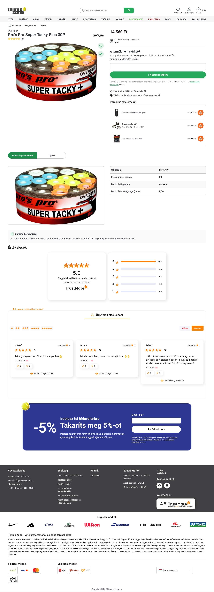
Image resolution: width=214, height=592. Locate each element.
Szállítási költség (65, 480)
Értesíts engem (160, 74)
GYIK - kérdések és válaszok (70, 475)
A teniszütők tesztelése (68, 495)
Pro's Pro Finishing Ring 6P (134, 112)
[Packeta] (74, 570)
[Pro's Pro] (98, 35)
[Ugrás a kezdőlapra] (17, 10)
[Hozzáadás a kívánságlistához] (101, 46)
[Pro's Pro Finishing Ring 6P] (116, 112)
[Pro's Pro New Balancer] (116, 138)
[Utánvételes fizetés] (13, 579)
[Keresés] (129, 10)
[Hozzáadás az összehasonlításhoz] (101, 54)
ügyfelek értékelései (77, 278)
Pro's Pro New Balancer (132, 138)
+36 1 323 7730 (25, 2)
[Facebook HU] (159, 486)
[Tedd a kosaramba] (201, 113)
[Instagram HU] (167, 486)
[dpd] (62, 570)
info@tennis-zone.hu (23, 480)
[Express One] (85, 570)
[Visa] (24, 570)
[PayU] (13, 570)
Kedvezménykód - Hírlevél (149, 440)
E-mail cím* (138, 414)
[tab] (22, 155)
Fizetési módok (64, 484)
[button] (14, 309)
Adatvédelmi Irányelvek (133, 483)
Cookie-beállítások (159, 471)
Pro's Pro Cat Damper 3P (133, 127)
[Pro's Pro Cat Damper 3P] (116, 125)
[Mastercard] (36, 570)
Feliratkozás (158, 429)
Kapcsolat (95, 475)
